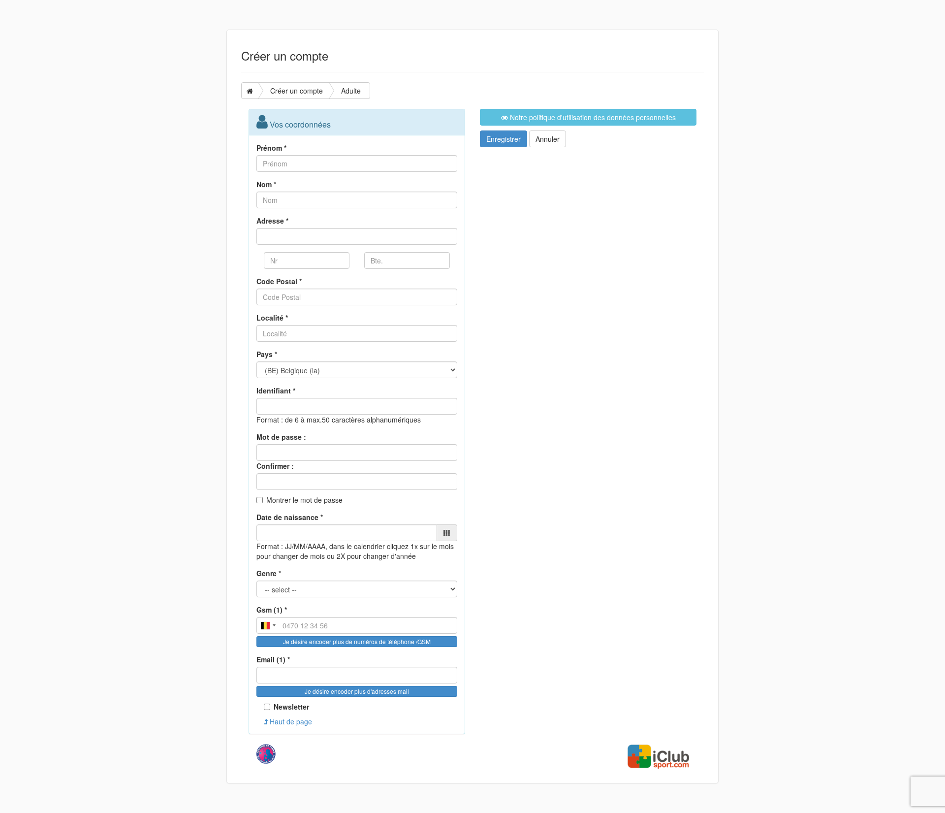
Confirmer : (275, 466)
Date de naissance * (289, 517)
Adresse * (272, 221)
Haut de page (290, 721)
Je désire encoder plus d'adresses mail (357, 691)
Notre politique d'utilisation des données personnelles (592, 117)
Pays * (266, 354)
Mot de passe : (281, 437)
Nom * (266, 184)
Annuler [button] (548, 139)
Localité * (272, 318)
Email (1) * (273, 659)
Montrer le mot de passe (304, 500)
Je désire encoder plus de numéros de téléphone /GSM (357, 641)
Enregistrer (503, 139)
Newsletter (291, 707)
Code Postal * (279, 281)
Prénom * (271, 148)
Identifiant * (275, 390)
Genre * (268, 573)
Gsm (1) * (271, 610)
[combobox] (268, 625)
